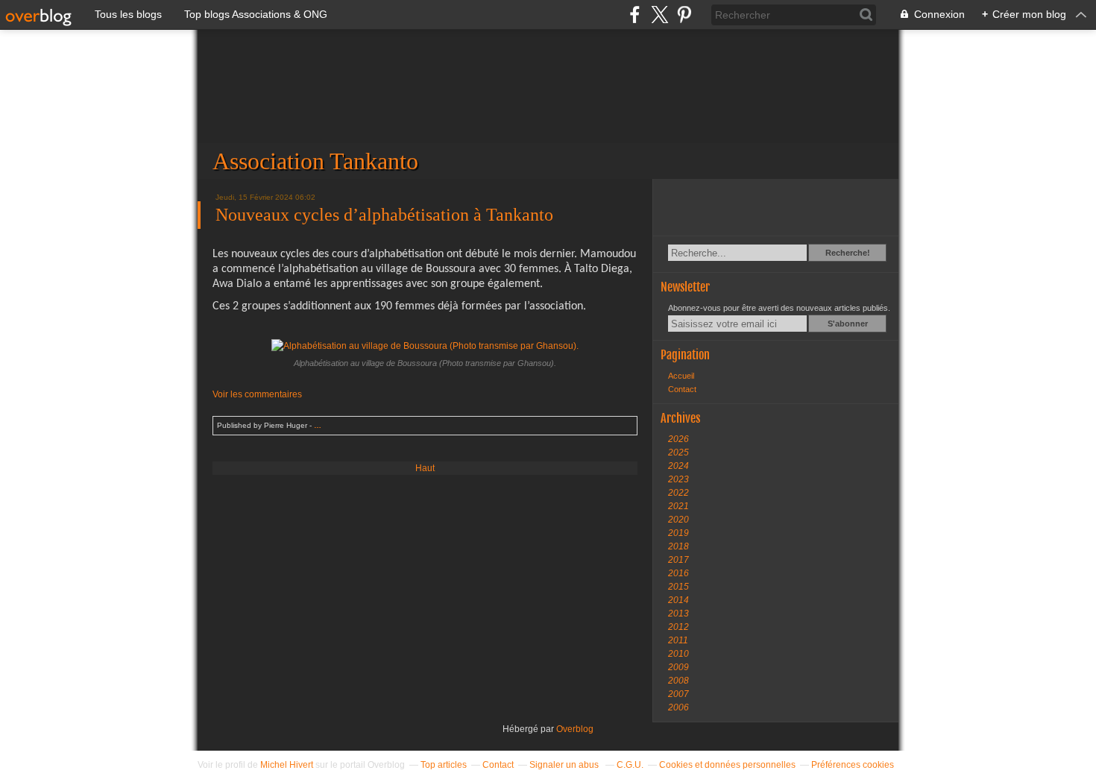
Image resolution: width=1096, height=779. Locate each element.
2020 (678, 519)
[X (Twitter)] (659, 14)
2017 (678, 560)
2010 (678, 654)
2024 (678, 466)
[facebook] (635, 14)
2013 (678, 613)
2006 (678, 707)
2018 (678, 546)
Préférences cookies (852, 765)
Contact (682, 389)
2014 (678, 600)
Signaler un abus (565, 765)
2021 (678, 506)
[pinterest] (684, 14)
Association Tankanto (548, 104)
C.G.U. (630, 765)
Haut (425, 468)
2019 (678, 533)
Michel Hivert (286, 765)
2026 (678, 439)
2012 (678, 627)
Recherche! (847, 252)
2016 (678, 573)
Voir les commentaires (257, 394)
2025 (678, 452)
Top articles (444, 765)
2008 (678, 680)
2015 (678, 586)
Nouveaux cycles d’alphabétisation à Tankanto (384, 214)
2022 (678, 493)
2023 (678, 479)
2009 (678, 667)
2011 (678, 640)
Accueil (681, 375)
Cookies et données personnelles (727, 765)
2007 (678, 694)
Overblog (574, 729)
